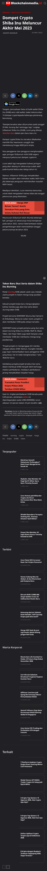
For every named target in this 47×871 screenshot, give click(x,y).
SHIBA (16, 438)
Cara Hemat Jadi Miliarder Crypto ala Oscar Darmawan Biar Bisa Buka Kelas (31, 499)
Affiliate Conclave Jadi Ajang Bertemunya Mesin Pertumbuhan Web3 (31, 694)
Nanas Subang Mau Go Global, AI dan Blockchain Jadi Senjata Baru (31, 579)
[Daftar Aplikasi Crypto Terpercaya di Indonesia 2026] (11, 836)
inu (4, 438)
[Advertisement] (23, 50)
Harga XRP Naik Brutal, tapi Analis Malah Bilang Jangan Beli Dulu (30, 632)
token (23, 438)
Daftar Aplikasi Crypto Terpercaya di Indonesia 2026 (30, 835)
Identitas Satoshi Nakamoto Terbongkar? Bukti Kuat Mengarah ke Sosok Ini (30, 463)
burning (14, 435)
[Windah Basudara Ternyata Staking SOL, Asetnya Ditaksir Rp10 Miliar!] (11, 518)
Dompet (29, 435)
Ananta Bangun (10, 33)
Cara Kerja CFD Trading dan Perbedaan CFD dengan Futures (31, 730)
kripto (9, 438)
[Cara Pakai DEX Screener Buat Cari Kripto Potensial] (11, 562)
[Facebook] (12, 95)
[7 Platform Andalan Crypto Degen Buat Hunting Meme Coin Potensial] (11, 765)
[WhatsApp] (24, 95)
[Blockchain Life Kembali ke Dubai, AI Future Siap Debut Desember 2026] (11, 660)
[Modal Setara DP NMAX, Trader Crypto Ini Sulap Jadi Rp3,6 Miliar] (11, 783)
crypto (21, 435)
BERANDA (6, 13)
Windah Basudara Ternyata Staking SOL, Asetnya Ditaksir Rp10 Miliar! (31, 516)
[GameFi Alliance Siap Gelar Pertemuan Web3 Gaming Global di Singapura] (11, 714)
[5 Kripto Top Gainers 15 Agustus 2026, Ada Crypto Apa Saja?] (11, 801)
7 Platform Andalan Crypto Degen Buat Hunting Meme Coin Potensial (31, 764)
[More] (36, 95)
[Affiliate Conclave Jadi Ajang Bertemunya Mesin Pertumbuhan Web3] (11, 696)
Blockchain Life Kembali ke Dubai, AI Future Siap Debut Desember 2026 (32, 659)
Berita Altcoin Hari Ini (20, 13)
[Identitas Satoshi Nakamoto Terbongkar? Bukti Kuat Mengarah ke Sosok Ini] (11, 464)
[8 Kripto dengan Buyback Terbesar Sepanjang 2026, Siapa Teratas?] (11, 854)
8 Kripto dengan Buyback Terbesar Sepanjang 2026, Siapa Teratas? (31, 853)
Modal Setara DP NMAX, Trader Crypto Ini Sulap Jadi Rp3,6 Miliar (31, 782)
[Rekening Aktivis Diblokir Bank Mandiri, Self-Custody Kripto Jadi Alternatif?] (11, 616)
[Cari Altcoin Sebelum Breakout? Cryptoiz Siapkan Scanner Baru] (11, 678)
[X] (18, 95)
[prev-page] (4, 867)
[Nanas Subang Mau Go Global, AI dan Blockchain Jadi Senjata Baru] (11, 580)
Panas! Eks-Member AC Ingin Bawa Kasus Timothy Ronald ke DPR (31, 534)
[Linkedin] (30, 95)
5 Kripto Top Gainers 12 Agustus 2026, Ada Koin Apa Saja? (32, 818)
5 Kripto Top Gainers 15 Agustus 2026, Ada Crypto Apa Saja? (31, 800)
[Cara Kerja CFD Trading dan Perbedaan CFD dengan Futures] (11, 732)
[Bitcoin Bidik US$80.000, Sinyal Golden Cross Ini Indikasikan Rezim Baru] (11, 598)
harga (36, 435)
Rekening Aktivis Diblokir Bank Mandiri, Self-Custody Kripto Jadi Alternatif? (31, 614)
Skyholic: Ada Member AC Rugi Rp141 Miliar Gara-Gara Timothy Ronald (31, 481)
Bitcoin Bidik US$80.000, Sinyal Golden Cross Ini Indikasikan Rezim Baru (30, 596)
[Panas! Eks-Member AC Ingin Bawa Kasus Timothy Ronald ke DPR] (11, 536)
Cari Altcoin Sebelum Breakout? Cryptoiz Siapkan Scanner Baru (32, 677)
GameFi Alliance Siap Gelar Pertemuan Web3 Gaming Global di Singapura (31, 712)
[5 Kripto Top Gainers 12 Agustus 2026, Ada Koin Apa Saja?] (11, 819)
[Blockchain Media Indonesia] (23, 3)
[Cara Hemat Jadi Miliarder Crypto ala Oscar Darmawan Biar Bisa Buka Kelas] (11, 500)
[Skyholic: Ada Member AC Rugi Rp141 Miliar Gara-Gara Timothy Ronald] (11, 482)
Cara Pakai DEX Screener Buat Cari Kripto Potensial (31, 561)
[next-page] (8, 867)
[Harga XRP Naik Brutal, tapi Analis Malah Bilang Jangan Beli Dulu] (11, 634)
